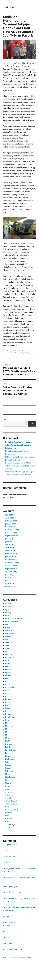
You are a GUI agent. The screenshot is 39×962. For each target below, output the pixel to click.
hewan (8, 699)
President (9, 753)
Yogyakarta (31, 353)
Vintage (8, 813)
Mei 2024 (9, 581)
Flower (8, 675)
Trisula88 (7, 937)
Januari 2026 (10, 524)
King (7, 720)
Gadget (8, 681)
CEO (7, 645)
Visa (7, 816)
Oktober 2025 (11, 533)
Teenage (9, 792)
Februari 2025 (11, 554)
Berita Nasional (11, 621)
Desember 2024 (12, 560)
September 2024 (12, 569)
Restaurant (10, 759)
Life (6, 723)
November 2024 (12, 563)
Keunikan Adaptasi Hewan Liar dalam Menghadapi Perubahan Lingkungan (18, 445)
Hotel (7, 705)
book (7, 624)
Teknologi (9, 795)
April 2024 (9, 584)
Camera (8, 630)
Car (6, 639)
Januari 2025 (10, 557)
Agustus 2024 (11, 572)
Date (7, 660)
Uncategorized (11, 810)
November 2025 (12, 530)
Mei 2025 (9, 545)
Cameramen (10, 633)
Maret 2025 (10, 551)
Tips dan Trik (11, 804)
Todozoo (8, 7)
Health (8, 693)
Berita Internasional (14, 618)
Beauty (8, 612)
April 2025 (9, 548)
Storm (8, 783)
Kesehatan (9, 717)
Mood (7, 732)
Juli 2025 (9, 539)
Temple (8, 798)
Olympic (8, 744)
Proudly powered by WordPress (21, 958)
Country (8, 654)
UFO (7, 807)
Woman (8, 819)
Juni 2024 (9, 578)
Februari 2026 (11, 521)
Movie (8, 738)
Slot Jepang (10, 777)
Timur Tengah (11, 801)
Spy (6, 780)
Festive (8, 672)
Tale (7, 789)
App (7, 609)
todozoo (6, 63)
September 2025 (12, 536)
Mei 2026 (9, 515)
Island (8, 708)
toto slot (6, 863)
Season (8, 765)
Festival (8, 669)
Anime (8, 606)
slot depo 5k (8, 916)
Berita (28, 350)
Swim (7, 786)
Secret (8, 768)
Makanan (9, 726)
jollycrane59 (10, 350)
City (7, 651)
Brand (7, 627)
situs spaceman (9, 922)
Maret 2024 (10, 587)
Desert (8, 663)
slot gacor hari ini (10, 845)
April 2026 (9, 518)
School (8, 762)
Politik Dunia (10, 750)
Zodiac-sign (10, 825)
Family (8, 666)
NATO (7, 741)
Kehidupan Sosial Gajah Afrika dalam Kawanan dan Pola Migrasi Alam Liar (19, 466)
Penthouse (9, 747)
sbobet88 (7, 925)
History (8, 702)
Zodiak (8, 828)
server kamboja (9, 857)
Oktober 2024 (11, 566)
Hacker (8, 690)
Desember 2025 (12, 527)
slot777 (6, 851)
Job (6, 711)
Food (7, 678)
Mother (8, 735)
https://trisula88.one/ (12, 892)
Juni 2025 (9, 542)
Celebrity (9, 642)
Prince (8, 756)
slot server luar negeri (12, 949)
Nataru (5, 353)
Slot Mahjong (9, 943)
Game (7, 684)
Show (7, 774)
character (9, 648)
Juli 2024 (9, 575)
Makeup (8, 729)
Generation (10, 687)
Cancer (8, 636)
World (7, 822)
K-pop (8, 714)
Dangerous (10, 657)
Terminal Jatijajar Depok (17, 353)
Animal (8, 603)
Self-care (9, 771)
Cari (4, 419)
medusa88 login (10, 886)
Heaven (8, 696)
